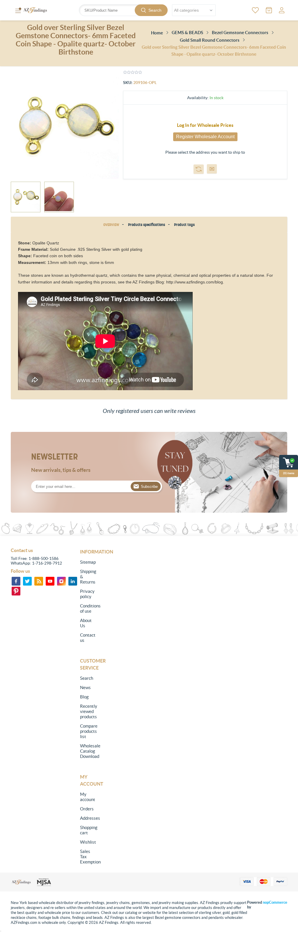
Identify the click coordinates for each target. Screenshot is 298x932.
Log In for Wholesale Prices (205, 125)
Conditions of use (87, 608)
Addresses (87, 818)
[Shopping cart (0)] (269, 10)
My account (87, 797)
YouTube (50, 581)
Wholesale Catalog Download (87, 751)
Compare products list (87, 731)
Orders (87, 808)
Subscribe (149, 486)
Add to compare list (199, 169)
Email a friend (212, 169)
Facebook (16, 581)
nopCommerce (275, 902)
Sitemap (87, 562)
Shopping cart (87, 830)
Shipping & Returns (87, 576)
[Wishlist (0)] (255, 10)
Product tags (184, 224)
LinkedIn (72, 581)
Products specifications (146, 224)
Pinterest (16, 591)
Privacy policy (87, 594)
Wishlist (87, 842)
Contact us (87, 638)
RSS (38, 581)
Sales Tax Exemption (87, 856)
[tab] (112, 224)
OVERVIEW (111, 224)
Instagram (61, 581)
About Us (86, 623)
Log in (281, 10)
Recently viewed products (87, 711)
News (85, 687)
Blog (84, 696)
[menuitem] (87, 562)
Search (155, 10)
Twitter (27, 581)
